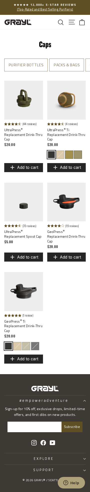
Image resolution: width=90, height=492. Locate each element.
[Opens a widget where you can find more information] (71, 483)
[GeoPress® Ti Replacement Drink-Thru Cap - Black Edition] (35, 346)
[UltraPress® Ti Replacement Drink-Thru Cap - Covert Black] (51, 155)
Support (43, 470)
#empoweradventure (43, 401)
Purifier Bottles (26, 65)
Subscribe (72, 426)
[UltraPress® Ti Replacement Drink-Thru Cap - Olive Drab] (78, 155)
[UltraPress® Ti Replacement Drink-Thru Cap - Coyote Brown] (60, 155)
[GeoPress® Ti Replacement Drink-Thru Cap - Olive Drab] (26, 346)
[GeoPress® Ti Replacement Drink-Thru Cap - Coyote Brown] (17, 346)
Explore (44, 459)
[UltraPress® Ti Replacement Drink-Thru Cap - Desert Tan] (69, 155)
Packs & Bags (67, 65)
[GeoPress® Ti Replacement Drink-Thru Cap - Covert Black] (8, 346)
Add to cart (27, 167)
